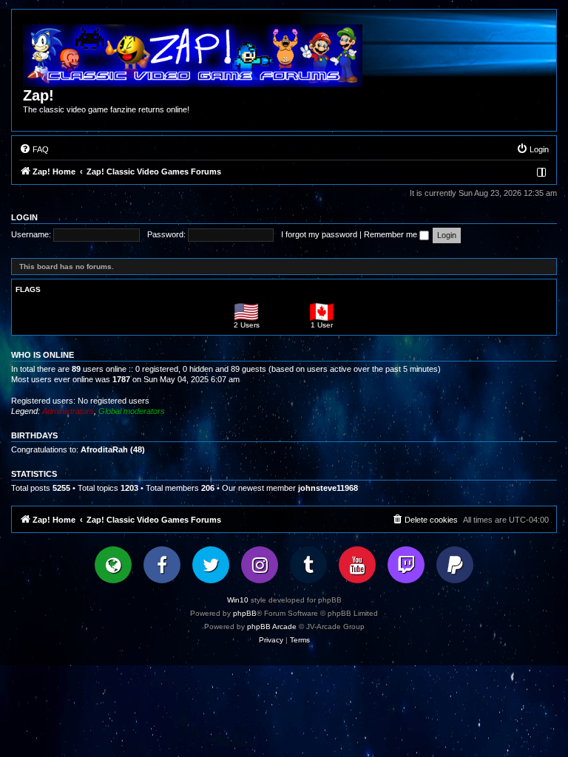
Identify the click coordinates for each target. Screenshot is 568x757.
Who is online (42, 354)
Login (24, 217)
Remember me (391, 234)
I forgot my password (319, 234)
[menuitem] (34, 149)
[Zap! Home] (192, 55)
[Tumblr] (308, 564)
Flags (28, 289)
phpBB (245, 613)
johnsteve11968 (328, 487)
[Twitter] (210, 564)
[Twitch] (406, 564)
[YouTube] (357, 564)
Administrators (68, 411)
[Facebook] (161, 564)
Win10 (237, 600)
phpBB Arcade (272, 626)
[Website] (113, 564)
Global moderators (131, 411)
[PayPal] (454, 564)
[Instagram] (259, 564)
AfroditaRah (104, 449)
